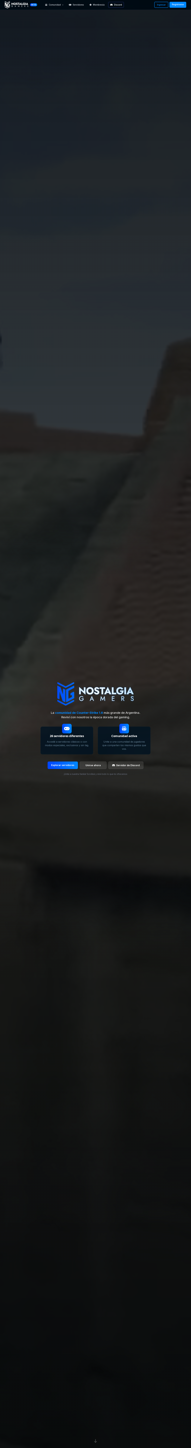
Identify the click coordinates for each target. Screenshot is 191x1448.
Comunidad (55, 4)
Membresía (99, 4)
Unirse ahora (93, 765)
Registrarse (178, 4)
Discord (118, 4)
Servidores (78, 4)
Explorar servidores (62, 765)
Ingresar (161, 4)
